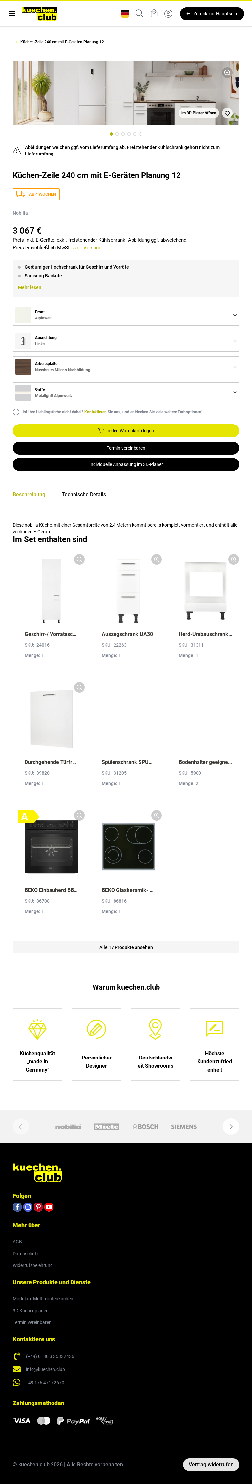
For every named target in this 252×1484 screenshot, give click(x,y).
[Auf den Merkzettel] (227, 113)
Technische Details (84, 494)
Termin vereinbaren (126, 448)
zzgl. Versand (86, 248)
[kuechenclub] (39, 14)
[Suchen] (139, 13)
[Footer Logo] (37, 1172)
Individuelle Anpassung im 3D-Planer (126, 464)
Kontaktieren (95, 412)
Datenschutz (26, 1253)
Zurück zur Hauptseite (215, 13)
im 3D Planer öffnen (198, 113)
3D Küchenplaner (30, 1310)
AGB (17, 1241)
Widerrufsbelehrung (33, 1265)
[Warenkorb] (153, 13)
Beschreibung (29, 494)
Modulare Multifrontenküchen (43, 1298)
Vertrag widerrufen (211, 1464)
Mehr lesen (29, 287)
